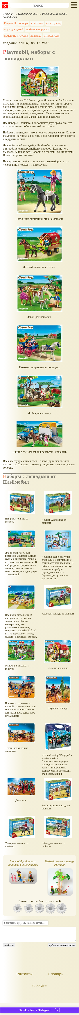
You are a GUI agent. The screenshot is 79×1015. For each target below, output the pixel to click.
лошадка (35, 35)
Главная (8, 13)
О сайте (39, 986)
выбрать (9, 945)
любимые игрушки (37, 29)
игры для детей (13, 29)
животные (36, 23)
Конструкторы (27, 13)
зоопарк (23, 23)
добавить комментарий (62, 945)
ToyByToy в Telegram (35, 1010)
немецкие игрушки (16, 35)
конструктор (53, 23)
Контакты (24, 974)
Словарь (55, 974)
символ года (51, 35)
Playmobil (10, 23)
